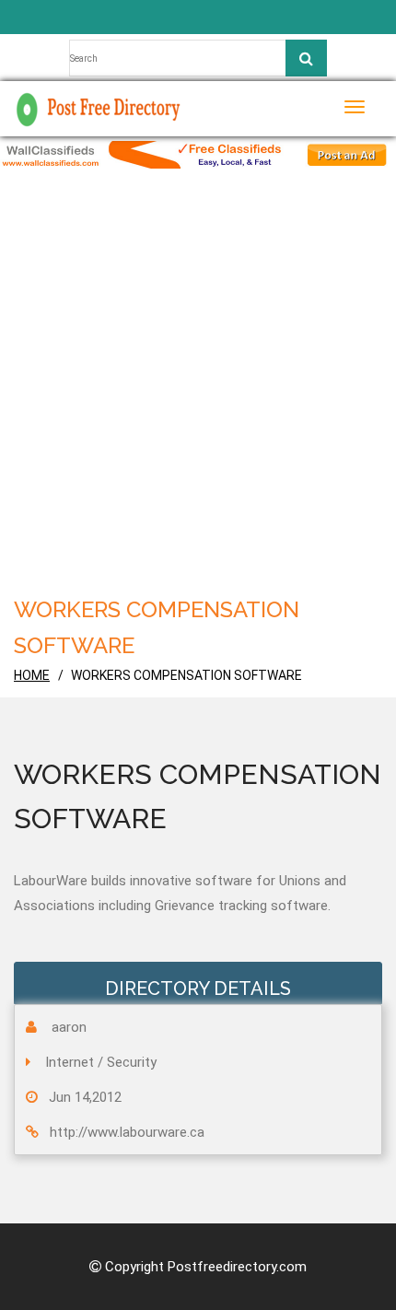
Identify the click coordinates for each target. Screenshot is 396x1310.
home (32, 675)
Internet (69, 1062)
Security (132, 1062)
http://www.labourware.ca (127, 1132)
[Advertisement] (198, 376)
